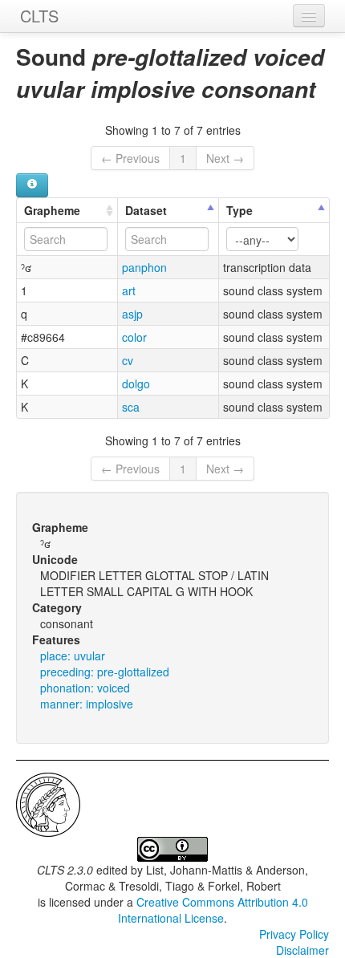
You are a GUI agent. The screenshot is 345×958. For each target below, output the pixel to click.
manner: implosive (86, 704)
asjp (132, 314)
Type (239, 210)
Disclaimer (302, 950)
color (134, 337)
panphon (144, 267)
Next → (225, 158)
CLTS (39, 15)
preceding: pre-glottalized (104, 672)
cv (127, 360)
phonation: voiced (85, 688)
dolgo (136, 383)
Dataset (146, 210)
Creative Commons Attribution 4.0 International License (213, 910)
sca (131, 407)
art (129, 290)
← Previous (130, 158)
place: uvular (72, 655)
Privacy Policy (294, 934)
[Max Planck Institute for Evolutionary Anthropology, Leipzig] (48, 803)
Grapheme (52, 210)
